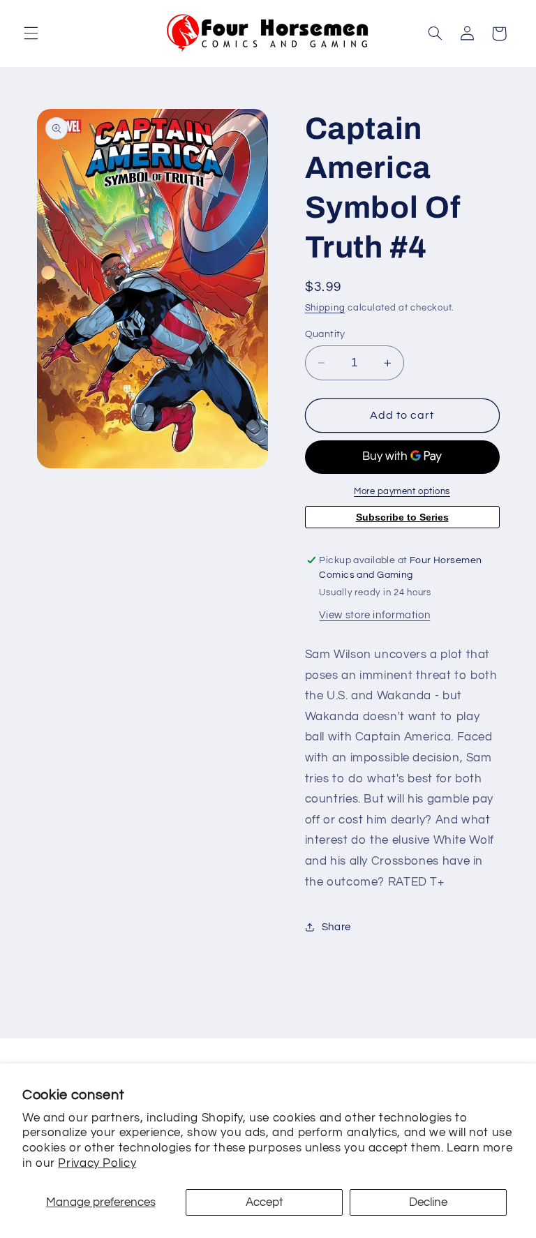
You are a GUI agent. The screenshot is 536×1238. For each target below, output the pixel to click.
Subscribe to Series (402, 517)
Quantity (325, 334)
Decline (428, 1202)
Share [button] (336, 927)
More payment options (402, 491)
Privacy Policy (97, 1163)
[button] (31, 33)
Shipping (325, 308)
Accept (264, 1202)
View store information (374, 615)
